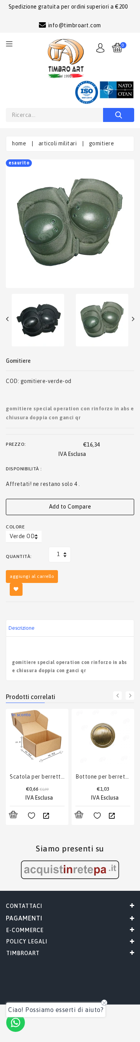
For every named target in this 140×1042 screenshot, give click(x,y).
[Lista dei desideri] (31, 816)
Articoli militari (57, 143)
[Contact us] (15, 1022)
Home (19, 143)
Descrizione (22, 628)
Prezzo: (16, 444)
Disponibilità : (24, 469)
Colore (15, 527)
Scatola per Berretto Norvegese (37, 777)
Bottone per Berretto (102, 777)
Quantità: (19, 556)
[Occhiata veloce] (46, 816)
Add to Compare (70, 506)
